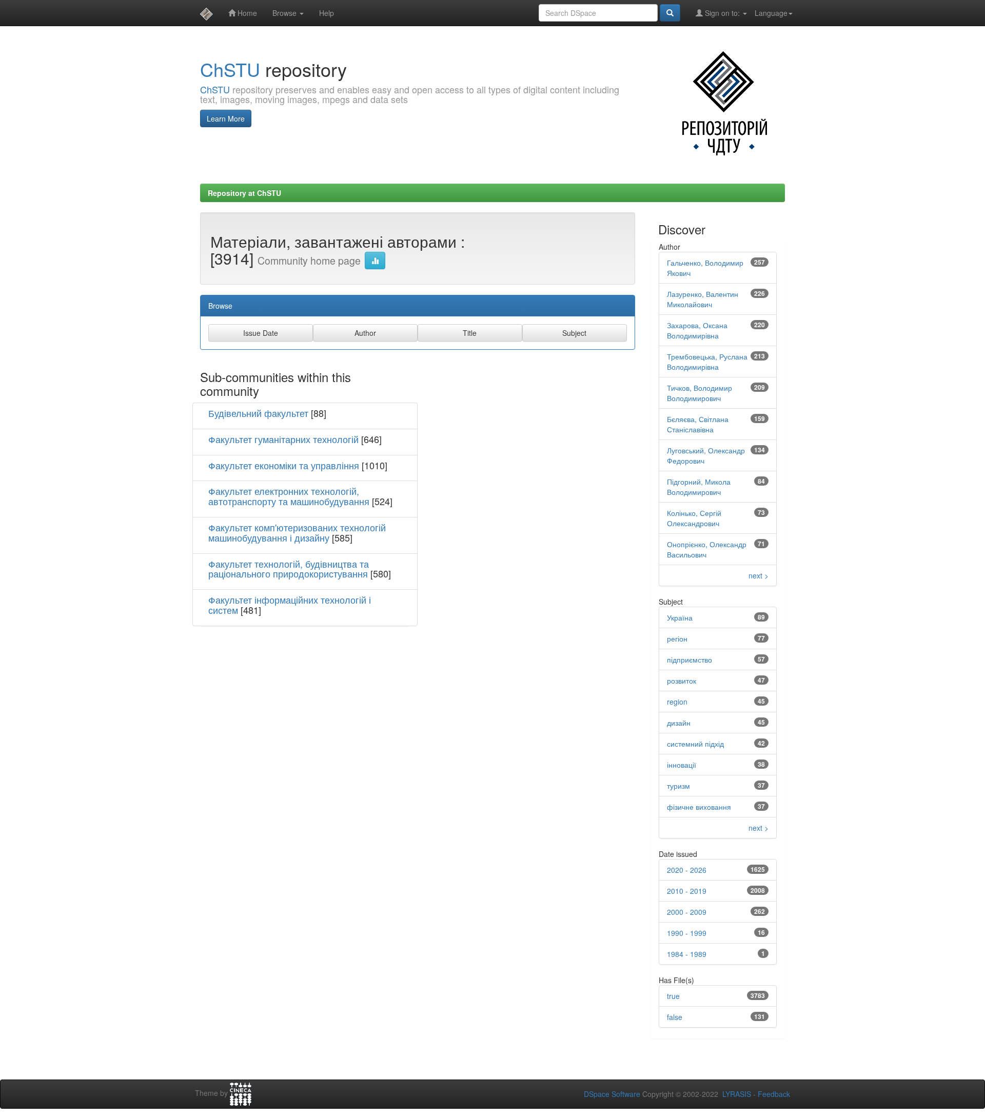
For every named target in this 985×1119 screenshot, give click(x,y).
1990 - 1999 (686, 933)
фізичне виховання (699, 807)
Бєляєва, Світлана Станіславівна (697, 424)
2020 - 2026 (686, 870)
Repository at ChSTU (244, 193)
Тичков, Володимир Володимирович (699, 393)
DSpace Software (612, 1094)
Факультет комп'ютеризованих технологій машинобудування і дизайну (297, 532)
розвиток (681, 680)
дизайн (679, 722)
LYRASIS (736, 1094)
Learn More (226, 118)
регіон (677, 638)
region (677, 701)
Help (326, 13)
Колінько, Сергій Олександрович (694, 518)
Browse (285, 13)
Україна (680, 617)
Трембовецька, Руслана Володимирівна (707, 361)
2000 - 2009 (686, 912)
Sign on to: (722, 13)
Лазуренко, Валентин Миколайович (702, 299)
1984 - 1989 (686, 954)
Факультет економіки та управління (283, 465)
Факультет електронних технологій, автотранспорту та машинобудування (288, 496)
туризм (678, 786)
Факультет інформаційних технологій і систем (289, 604)
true (673, 996)
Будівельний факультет (258, 412)
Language (771, 13)
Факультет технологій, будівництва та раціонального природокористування (288, 569)
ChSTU (230, 69)
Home (246, 13)
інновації (681, 765)
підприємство (689, 659)
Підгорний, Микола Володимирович (699, 486)
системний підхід (695, 743)
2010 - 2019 (686, 891)
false (674, 1017)
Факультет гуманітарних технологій (283, 439)
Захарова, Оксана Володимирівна (697, 330)
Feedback (774, 1094)
